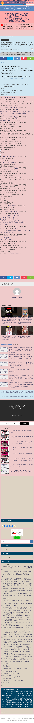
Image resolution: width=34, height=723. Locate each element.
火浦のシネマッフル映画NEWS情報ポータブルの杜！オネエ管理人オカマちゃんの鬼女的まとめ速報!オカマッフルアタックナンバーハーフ (16, 627)
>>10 (16, 213)
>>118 (16, 228)
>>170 (16, 236)
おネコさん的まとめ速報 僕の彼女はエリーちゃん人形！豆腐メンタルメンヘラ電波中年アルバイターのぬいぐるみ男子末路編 (16, 568)
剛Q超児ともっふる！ (6, 675)
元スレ (3, 62)
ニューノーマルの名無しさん (10, 97)
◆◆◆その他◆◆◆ (6, 344)
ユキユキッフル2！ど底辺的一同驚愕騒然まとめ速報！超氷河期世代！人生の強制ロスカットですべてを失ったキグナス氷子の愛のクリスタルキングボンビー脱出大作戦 (16, 656)
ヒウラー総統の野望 (6, 678)
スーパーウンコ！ (5, 598)
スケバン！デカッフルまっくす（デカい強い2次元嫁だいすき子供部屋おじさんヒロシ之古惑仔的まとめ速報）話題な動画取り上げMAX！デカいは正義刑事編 (16, 641)
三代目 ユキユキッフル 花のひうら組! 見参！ (13, 680)
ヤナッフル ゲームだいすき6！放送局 (10, 676)
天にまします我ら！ (6, 666)
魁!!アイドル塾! (5, 682)
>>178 (16, 109)
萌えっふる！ (4, 665)
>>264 (17, 118)
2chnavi (3, 712)
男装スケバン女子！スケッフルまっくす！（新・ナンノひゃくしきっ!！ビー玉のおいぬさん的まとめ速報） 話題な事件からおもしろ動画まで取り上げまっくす (16, 612)
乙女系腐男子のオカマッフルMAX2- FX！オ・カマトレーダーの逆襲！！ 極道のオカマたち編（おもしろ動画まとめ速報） (16, 595)
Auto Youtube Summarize (14, 253)
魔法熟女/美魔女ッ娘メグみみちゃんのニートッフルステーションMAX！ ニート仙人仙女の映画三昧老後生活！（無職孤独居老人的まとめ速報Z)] (16, 590)
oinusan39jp (17, 297)
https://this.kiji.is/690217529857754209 (12, 78)
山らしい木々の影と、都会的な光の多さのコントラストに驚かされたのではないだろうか (17, 396)
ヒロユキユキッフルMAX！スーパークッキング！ (13, 671)
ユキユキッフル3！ (6, 663)
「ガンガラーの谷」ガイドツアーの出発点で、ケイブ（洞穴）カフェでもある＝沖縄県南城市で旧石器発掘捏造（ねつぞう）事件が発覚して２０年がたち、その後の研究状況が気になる (17, 392)
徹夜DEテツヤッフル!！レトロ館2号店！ (11, 673)
